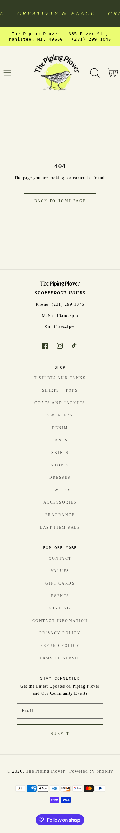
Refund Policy (60, 645)
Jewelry (60, 490)
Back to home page (60, 201)
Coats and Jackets (60, 403)
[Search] (95, 73)
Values (60, 571)
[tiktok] (74, 346)
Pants (60, 440)
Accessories (60, 502)
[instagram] (60, 346)
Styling (60, 608)
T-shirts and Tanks (60, 378)
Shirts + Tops (60, 390)
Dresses (60, 477)
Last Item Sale (60, 527)
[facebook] (45, 346)
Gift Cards (60, 583)
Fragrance (60, 515)
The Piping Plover (45, 771)
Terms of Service (60, 658)
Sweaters (60, 415)
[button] (7, 72)
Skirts (60, 453)
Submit (60, 733)
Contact (60, 558)
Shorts (60, 465)
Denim (60, 428)
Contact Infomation (60, 621)
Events (60, 596)
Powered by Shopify (91, 771)
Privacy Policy (60, 633)
